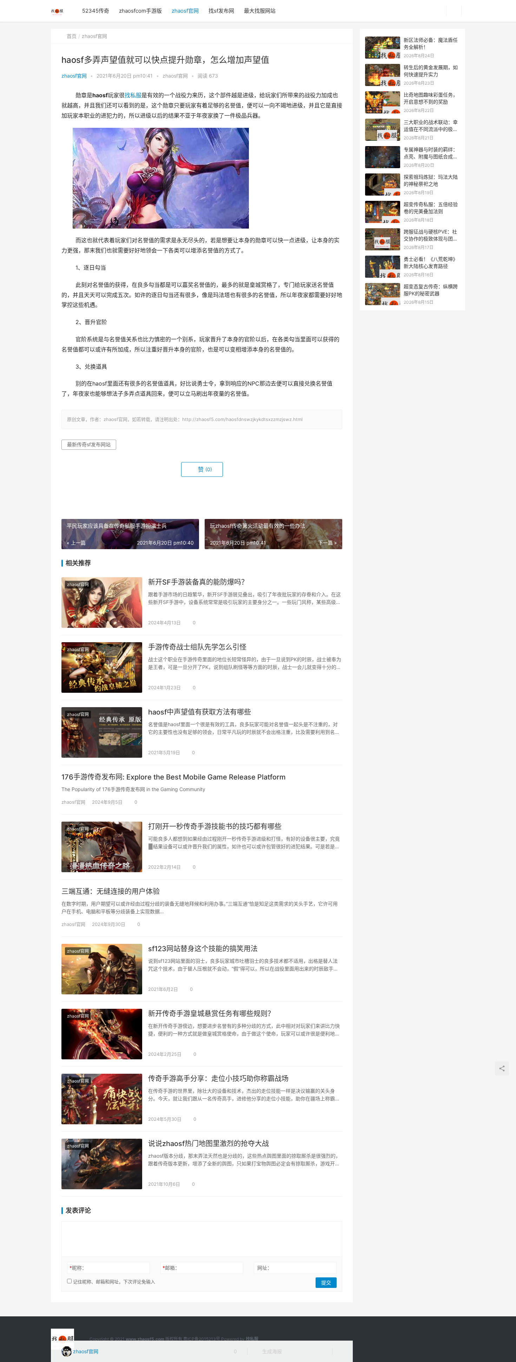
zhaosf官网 (185, 10)
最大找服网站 (260, 10)
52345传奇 (95, 10)
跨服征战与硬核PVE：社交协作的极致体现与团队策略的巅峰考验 (431, 238)
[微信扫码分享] (293, 1351)
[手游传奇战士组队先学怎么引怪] (101, 667)
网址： (264, 1268)
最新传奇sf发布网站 (89, 444)
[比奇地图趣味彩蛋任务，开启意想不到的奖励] (382, 95)
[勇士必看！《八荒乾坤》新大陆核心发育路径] (382, 259)
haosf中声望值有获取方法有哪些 (199, 712)
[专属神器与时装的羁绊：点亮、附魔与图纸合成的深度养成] (382, 150)
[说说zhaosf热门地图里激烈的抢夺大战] (101, 1164)
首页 (72, 36)
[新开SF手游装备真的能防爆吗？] (101, 602)
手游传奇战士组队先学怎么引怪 (197, 647)
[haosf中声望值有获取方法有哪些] (101, 732)
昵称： (78, 1268)
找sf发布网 (221, 10)
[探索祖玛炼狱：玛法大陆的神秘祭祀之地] (382, 177)
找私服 (133, 95)
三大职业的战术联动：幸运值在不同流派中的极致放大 (431, 129)
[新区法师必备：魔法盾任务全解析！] (382, 40)
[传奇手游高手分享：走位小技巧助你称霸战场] (101, 1099)
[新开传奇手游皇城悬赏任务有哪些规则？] (101, 1034)
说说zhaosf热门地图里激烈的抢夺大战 (208, 1143)
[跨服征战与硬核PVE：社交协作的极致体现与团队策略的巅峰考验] (382, 232)
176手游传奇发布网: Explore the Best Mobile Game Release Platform (173, 777)
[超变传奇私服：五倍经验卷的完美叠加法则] (382, 205)
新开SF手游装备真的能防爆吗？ (198, 582)
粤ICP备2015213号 (201, 1339)
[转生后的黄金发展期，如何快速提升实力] (382, 68)
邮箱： (171, 1268)
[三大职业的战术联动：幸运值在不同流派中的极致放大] (382, 122)
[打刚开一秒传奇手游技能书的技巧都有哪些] (101, 847)
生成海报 (271, 1351)
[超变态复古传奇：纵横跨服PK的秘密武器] (382, 287)
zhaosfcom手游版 (140, 10)
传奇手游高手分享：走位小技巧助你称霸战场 (218, 1078)
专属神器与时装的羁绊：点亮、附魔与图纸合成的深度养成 (431, 156)
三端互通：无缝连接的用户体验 (110, 891)
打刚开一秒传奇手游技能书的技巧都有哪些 (215, 826)
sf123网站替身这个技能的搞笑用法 (203, 949)
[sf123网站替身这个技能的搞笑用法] (101, 969)
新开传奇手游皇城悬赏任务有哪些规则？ (211, 1013)
